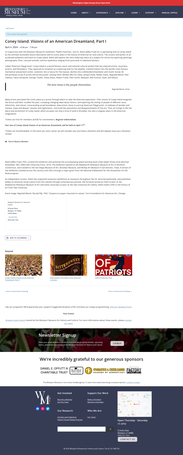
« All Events (9, 28)
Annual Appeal (170, 12)
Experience (102, 12)
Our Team (91, 417)
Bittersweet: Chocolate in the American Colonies (65, 279)
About (85, 12)
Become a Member (64, 399)
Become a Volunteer (95, 402)
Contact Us (127, 439)
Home (74, 12)
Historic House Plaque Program (69, 420)
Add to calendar (18, 238)
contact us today (133, 382)
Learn (134, 12)
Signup (117, 343)
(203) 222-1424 (123, 435)
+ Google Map (12, 217)
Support (149, 12)
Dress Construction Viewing (16, 291)
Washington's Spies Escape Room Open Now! (91, 3)
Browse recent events (15, 320)
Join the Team (63, 402)
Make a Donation (94, 399)
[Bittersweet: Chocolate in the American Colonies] (68, 265)
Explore (119, 12)
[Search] (110, 429)
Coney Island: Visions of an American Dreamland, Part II (19, 279)
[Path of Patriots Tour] (113, 265)
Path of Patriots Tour (103, 278)
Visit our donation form (120, 307)
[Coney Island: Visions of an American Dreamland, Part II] (23, 265)
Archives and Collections (67, 417)
